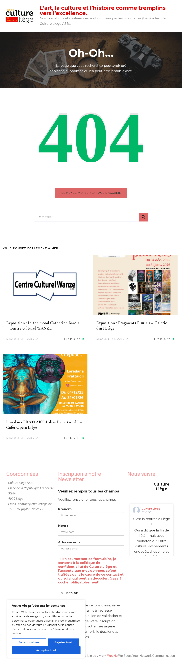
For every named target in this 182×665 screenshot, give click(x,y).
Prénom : (66, 509)
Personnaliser (29, 642)
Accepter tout (46, 650)
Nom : (63, 526)
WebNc (112, 656)
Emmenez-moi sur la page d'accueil (91, 192)
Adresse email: (71, 542)
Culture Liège (151, 508)
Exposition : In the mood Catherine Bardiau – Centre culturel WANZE (44, 325)
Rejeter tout (63, 642)
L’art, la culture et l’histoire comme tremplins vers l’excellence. (103, 11)
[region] (46, 629)
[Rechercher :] (86, 217)
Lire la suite (72, 339)
